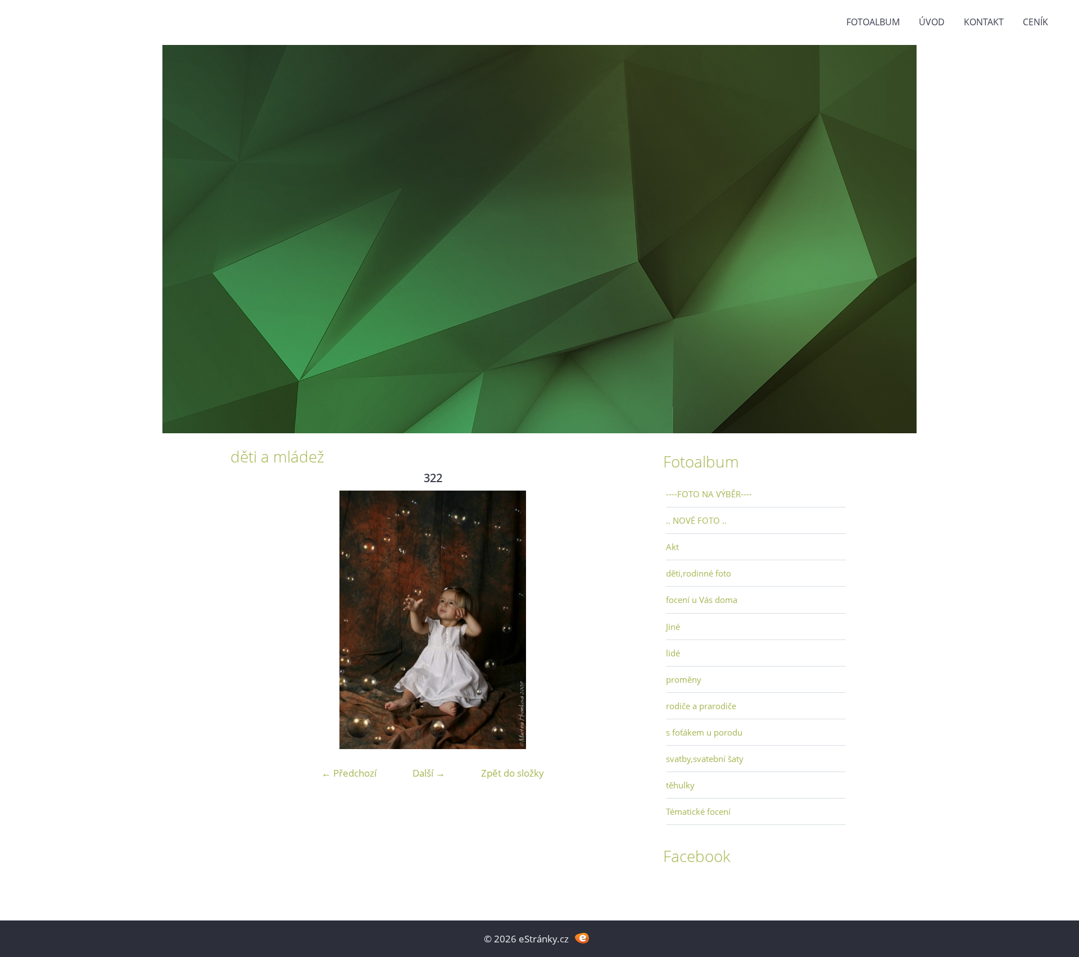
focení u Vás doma (701, 599)
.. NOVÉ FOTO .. (696, 520)
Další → (428, 772)
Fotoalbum (873, 22)
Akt (672, 546)
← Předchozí (349, 772)
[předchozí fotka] (248, 620)
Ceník (1035, 22)
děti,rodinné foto (698, 573)
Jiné (673, 626)
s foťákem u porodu (704, 732)
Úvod (932, 22)
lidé (673, 653)
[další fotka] (616, 620)
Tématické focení (698, 811)
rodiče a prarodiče (701, 705)
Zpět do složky (512, 772)
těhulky (680, 785)
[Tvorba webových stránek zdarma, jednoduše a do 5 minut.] (582, 938)
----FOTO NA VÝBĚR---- (709, 494)
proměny (683, 679)
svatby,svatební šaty (704, 758)
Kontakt (984, 22)
